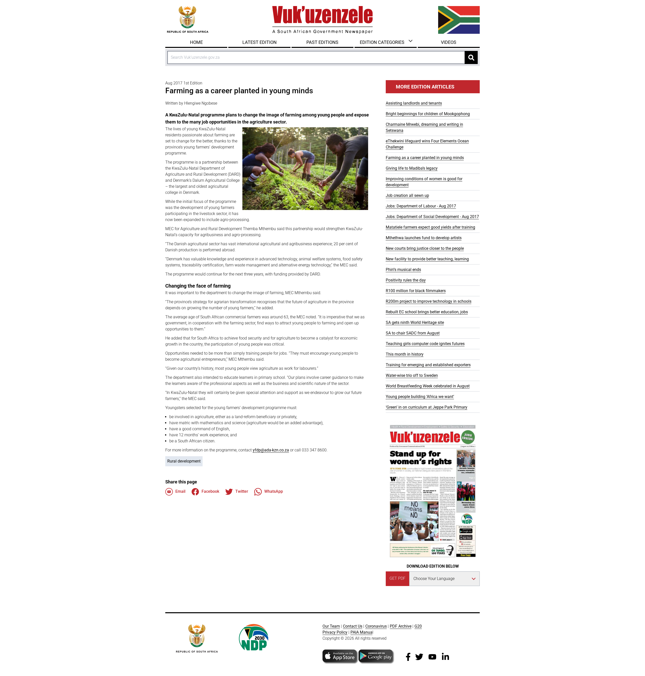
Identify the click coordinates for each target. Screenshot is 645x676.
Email (180, 491)
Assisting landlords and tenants (414, 103)
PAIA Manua (361, 632)
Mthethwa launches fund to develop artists (424, 237)
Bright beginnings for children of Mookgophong (428, 113)
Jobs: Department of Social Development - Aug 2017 (432, 216)
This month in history (405, 354)
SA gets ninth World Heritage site (415, 322)
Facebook (210, 491)
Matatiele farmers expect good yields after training (430, 227)
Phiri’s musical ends (403, 269)
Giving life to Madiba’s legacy (412, 168)
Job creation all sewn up (407, 195)
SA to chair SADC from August (413, 333)
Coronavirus (376, 626)
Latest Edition (259, 42)
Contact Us (352, 626)
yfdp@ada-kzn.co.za (271, 450)
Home (196, 42)
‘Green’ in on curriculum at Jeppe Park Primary (426, 407)
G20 (418, 626)
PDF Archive (400, 626)
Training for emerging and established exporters (428, 364)
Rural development (184, 461)
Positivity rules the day (406, 280)
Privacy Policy (334, 632)
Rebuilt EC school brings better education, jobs (427, 312)
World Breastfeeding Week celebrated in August (428, 386)
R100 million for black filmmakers (416, 290)
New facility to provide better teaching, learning (427, 259)
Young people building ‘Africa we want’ (420, 396)
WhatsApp (273, 491)
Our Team (331, 626)
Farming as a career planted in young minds (425, 157)
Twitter (241, 491)
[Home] (322, 20)
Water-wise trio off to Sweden (412, 375)
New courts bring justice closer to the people (425, 248)
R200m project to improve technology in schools (428, 301)
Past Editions (322, 42)
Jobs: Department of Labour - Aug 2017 (421, 206)
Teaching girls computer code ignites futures (425, 343)
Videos (448, 42)
